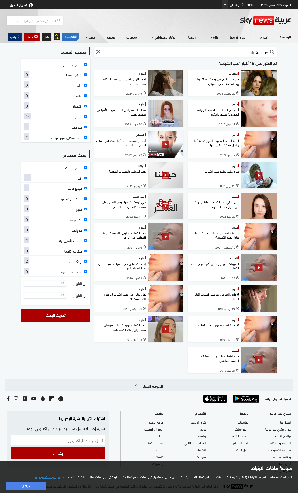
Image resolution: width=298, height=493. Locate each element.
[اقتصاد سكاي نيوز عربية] (70, 37)
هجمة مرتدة (155, 442)
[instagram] (16, 399)
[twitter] (25, 399)
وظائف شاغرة (282, 456)
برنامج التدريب (282, 435)
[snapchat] (42, 399)
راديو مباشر (241, 428)
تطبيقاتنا (242, 422)
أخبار (265, 37)
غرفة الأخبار (156, 422)
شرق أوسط (237, 37)
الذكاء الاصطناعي (165, 37)
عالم (215, 37)
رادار (160, 435)
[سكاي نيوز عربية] (265, 20)
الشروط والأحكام (280, 442)
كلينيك (159, 456)
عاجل (46, 36)
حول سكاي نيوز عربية (278, 428)
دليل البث (242, 449)
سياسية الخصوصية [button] (47, 476)
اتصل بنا (285, 422)
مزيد (92, 37)
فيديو (111, 37)
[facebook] (8, 399)
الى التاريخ (80, 295)
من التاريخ (80, 283)
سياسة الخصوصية (279, 449)
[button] (32, 37)
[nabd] (60, 399)
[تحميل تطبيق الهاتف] (230, 399)
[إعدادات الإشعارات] (57, 36)
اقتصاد (201, 449)
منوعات (131, 37)
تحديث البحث (56, 315)
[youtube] (33, 399)
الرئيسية (285, 36)
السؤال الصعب (153, 428)
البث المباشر (240, 442)
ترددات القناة (240, 435)
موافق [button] (26, 485)
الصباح (159, 449)
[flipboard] (51, 399)
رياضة (192, 37)
